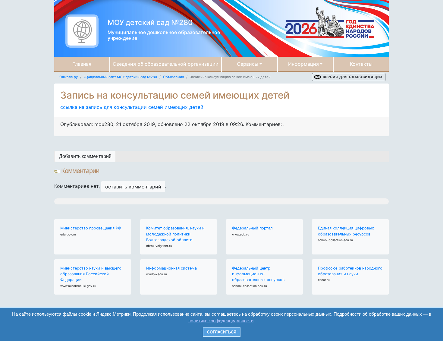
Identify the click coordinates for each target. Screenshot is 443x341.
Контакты (361, 64)
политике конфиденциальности (220, 320)
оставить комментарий (133, 187)
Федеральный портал (252, 228)
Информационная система (171, 268)
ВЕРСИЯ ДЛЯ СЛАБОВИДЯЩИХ (353, 77)
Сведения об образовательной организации (165, 64)
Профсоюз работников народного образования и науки (350, 271)
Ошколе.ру (68, 77)
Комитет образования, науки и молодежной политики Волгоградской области (175, 234)
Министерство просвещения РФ (90, 228)
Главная (81, 64)
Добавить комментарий (85, 156)
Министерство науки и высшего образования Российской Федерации (90, 274)
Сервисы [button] (247, 64)
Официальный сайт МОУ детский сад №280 (120, 77)
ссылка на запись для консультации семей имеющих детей (131, 107)
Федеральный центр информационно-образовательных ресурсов (258, 274)
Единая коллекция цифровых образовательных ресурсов (346, 231)
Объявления (173, 77)
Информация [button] (303, 64)
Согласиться (221, 332)
